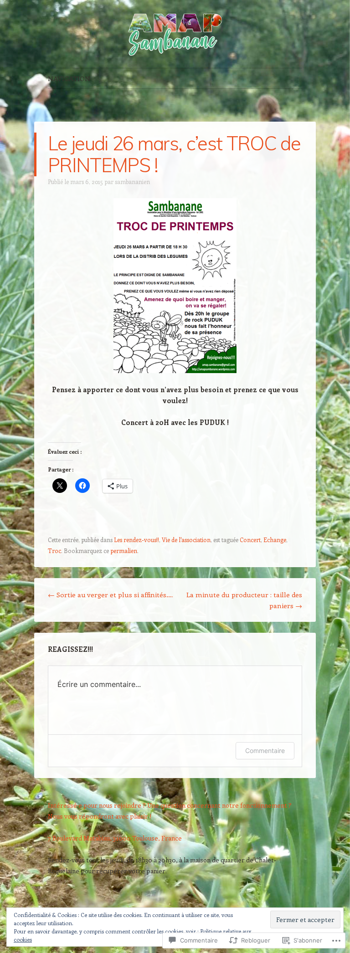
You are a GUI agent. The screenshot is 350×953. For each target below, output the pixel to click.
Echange (274, 539)
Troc (54, 550)
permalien (123, 550)
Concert (250, 539)
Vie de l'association (186, 539)
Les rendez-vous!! (136, 539)
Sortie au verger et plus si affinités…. (110, 594)
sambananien (132, 181)
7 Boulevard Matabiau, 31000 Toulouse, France (115, 838)
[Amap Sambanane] (175, 34)
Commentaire (265, 750)
